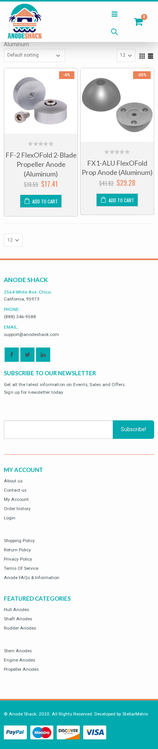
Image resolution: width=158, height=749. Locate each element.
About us (13, 481)
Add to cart (45, 201)
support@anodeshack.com (31, 334)
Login (9, 518)
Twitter (27, 355)
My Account (16, 499)
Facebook (12, 355)
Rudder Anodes (20, 628)
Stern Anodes (18, 650)
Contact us (15, 490)
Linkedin (43, 355)
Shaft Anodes (18, 618)
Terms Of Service (21, 568)
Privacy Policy (18, 559)
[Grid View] (142, 55)
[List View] (150, 55)
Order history (17, 508)
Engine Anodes (19, 660)
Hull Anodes (16, 609)
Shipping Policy (19, 540)
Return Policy (17, 550)
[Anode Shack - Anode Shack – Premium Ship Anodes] (25, 22)
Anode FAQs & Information (31, 577)
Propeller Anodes (21, 669)
